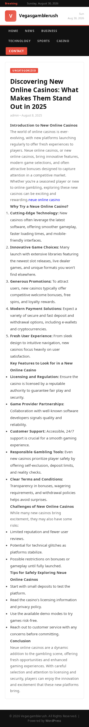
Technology (19, 41)
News (29, 31)
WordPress (53, 721)
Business (49, 31)
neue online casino (44, 199)
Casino (63, 41)
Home (13, 31)
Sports (43, 41)
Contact (16, 51)
